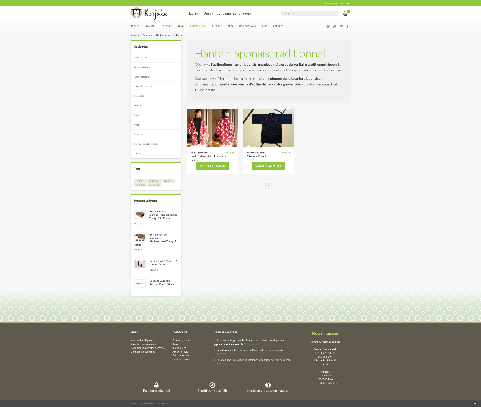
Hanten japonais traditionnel (260, 53)
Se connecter (331, 3)
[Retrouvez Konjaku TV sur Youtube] (334, 26)
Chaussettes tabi (142, 76)
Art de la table (180, 351)
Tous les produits (181, 340)
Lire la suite (206, 90)
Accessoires (140, 57)
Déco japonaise (180, 355)
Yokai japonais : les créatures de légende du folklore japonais (250, 350)
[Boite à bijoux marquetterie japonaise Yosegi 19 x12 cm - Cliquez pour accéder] (140, 214)
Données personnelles (143, 351)
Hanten (138, 105)
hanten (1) (155, 181)
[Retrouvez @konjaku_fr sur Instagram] (328, 26)
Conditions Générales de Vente (148, 347)
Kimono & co (197, 26)
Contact (278, 26)
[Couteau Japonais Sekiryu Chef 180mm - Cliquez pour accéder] (140, 283)
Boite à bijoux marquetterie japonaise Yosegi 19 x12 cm (163, 215)
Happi (137, 124)
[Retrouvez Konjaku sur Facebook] (348, 26)
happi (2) (140, 185)
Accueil (135, 26)
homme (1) (154, 185)
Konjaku (151, 26)
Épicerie (167, 26)
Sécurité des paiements (143, 344)
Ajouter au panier (212, 166)
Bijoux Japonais (142, 67)
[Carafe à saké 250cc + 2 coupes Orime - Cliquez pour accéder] (140, 264)
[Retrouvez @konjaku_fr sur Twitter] (341, 26)
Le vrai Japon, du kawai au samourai (221, 13)
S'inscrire (344, 3)
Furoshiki (139, 95)
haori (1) (169, 181)
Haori (137, 115)
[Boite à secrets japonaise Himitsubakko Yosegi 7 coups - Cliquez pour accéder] (140, 237)
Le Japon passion (181, 359)
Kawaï (181, 26)
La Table (216, 26)
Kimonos (139, 134)
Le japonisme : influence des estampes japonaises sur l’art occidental (254, 359)
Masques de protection (146, 143)
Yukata (137, 153)
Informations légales (142, 340)
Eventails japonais (143, 86)
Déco (231, 26)
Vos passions (247, 26)
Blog (265, 26)
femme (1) (140, 181)
